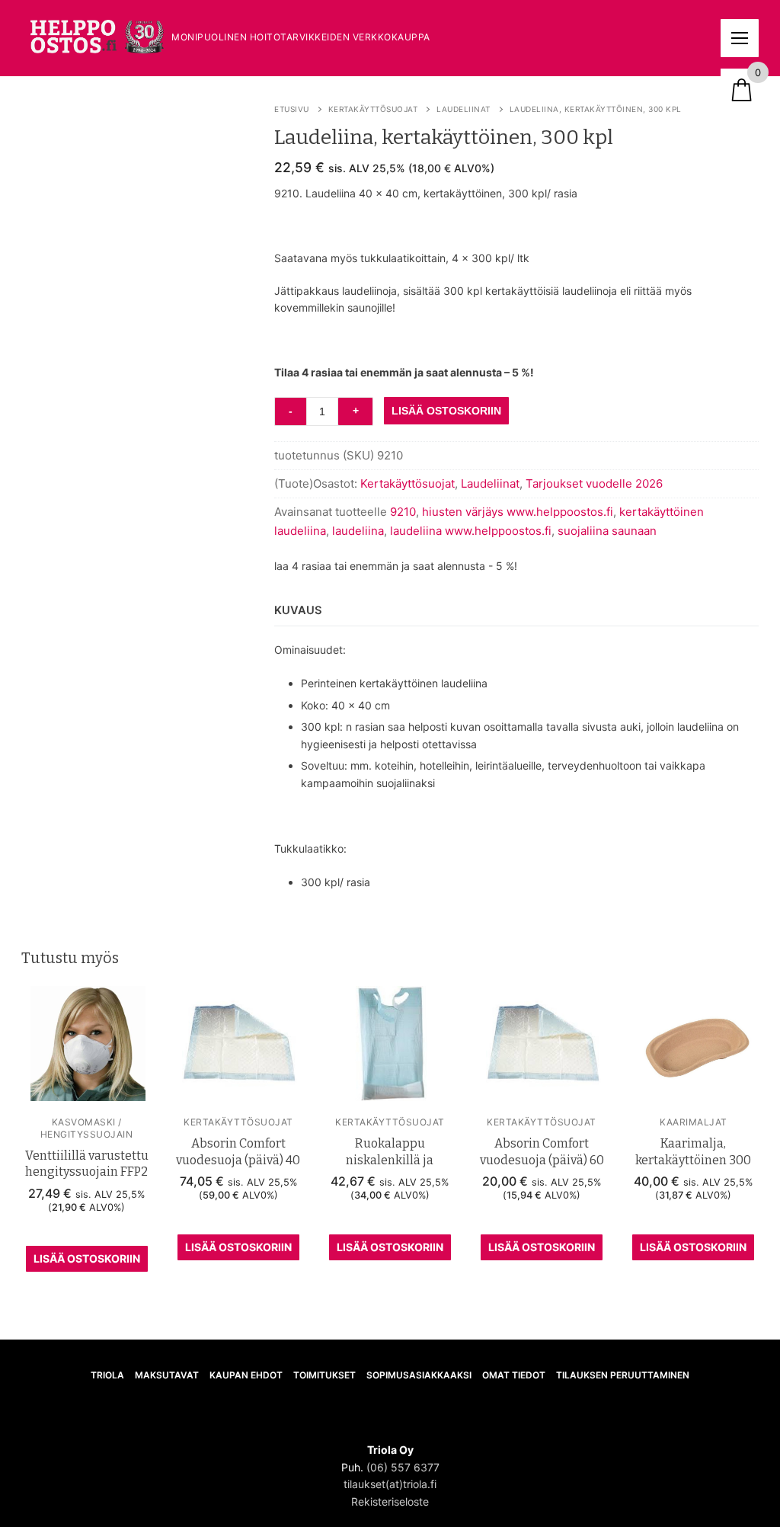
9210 (403, 511)
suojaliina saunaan (607, 530)
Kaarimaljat (693, 1122)
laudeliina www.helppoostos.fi (470, 530)
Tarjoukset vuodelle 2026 (594, 483)
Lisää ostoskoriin (87, 1258)
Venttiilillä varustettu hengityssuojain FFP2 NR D (87, 1172)
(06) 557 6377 (403, 1467)
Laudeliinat (463, 109)
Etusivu (291, 109)
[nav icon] (740, 38)
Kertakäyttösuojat (373, 109)
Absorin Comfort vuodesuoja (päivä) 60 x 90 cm (542, 1159)
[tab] (298, 611)
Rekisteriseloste (390, 1501)
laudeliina (358, 530)
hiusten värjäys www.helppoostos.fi (517, 511)
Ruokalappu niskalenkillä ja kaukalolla (389, 1159)
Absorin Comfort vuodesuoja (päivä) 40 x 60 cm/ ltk (238, 1159)
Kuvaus (298, 610)
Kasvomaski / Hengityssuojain (86, 1127)
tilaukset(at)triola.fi (390, 1483)
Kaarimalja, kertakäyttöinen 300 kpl (693, 1159)
